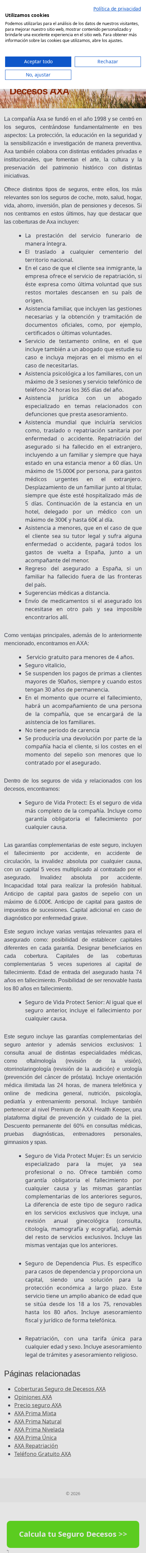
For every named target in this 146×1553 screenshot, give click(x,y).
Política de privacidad (117, 8)
